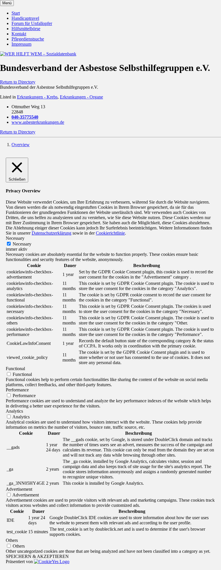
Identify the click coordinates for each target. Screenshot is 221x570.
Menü (7, 3)
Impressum (21, 44)
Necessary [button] (15, 238)
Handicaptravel (25, 18)
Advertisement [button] (19, 489)
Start (16, 13)
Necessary (22, 243)
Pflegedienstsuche (28, 38)
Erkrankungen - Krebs (37, 96)
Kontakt (19, 33)
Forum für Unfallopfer (32, 23)
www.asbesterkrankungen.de (38, 122)
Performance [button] (17, 389)
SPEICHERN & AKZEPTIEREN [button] (37, 556)
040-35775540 (25, 117)
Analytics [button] (14, 411)
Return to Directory (17, 82)
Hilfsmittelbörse (26, 28)
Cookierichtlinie (110, 233)
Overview (21, 144)
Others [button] (12, 540)
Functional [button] (15, 368)
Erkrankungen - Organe (81, 96)
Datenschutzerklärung (51, 233)
